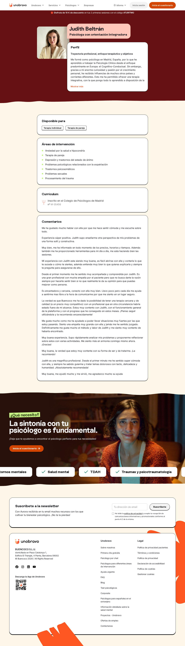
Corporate (105, 593)
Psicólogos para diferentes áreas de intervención (116, 565)
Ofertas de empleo (109, 620)
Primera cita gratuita (110, 553)
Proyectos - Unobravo (111, 615)
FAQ (103, 577)
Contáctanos (107, 626)
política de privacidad (133, 513)
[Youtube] (34, 566)
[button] (37, 5)
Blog (103, 582)
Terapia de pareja (76, 128)
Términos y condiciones (148, 553)
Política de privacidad (147, 558)
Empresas (89, 5)
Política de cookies (146, 569)
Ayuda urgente (108, 572)
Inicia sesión (139, 5)
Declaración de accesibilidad (151, 563)
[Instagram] (22, 566)
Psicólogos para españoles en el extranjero (116, 600)
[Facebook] (17, 566)
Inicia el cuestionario (162, 5)
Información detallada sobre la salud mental (115, 608)
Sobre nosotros (108, 547)
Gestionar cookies (145, 574)
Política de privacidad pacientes (152, 547)
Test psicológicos (109, 588)
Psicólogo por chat (109, 558)
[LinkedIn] (28, 566)
